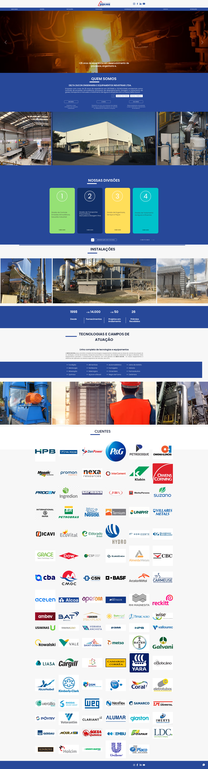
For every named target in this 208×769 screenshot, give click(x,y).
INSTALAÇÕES (102, 249)
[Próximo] (202, 42)
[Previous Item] (3, 138)
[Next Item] (205, 138)
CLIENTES (103, 431)
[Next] (113, 95)
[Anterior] (6, 42)
